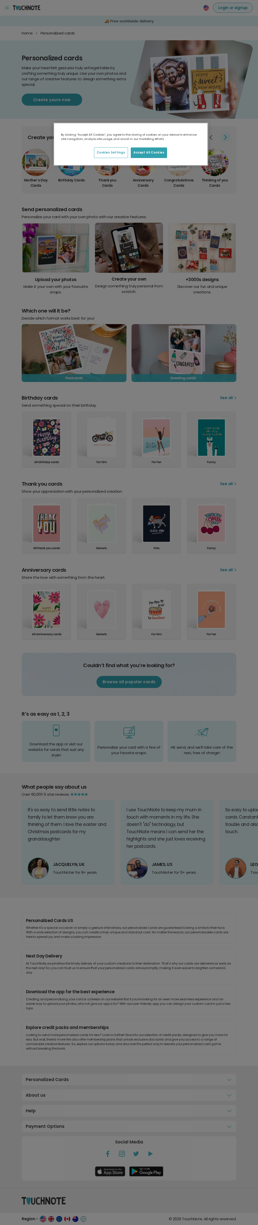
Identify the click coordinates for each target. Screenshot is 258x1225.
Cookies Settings (111, 152)
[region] (130, 144)
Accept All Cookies (149, 152)
